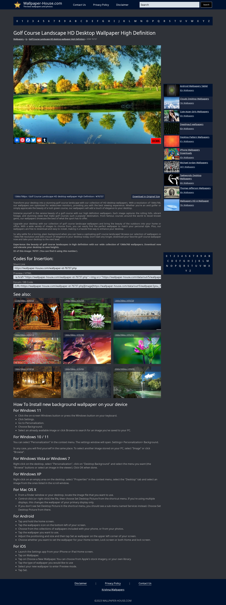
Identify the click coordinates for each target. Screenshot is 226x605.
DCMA (156, 141)
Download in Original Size (146, 196)
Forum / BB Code (23, 282)
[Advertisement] (87, 170)
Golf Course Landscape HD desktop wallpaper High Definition (57, 39)
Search (206, 4)
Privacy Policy (101, 4)
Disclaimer (122, 4)
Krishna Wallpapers (113, 589)
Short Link (19, 264)
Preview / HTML (22, 273)
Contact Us (79, 4)
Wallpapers (18, 39)
